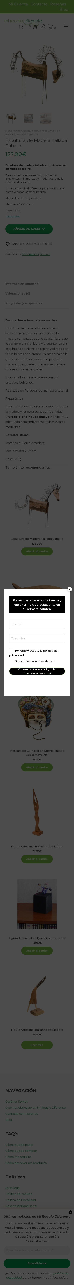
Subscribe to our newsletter (34, 661)
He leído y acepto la (33, 653)
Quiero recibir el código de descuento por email (37, 671)
